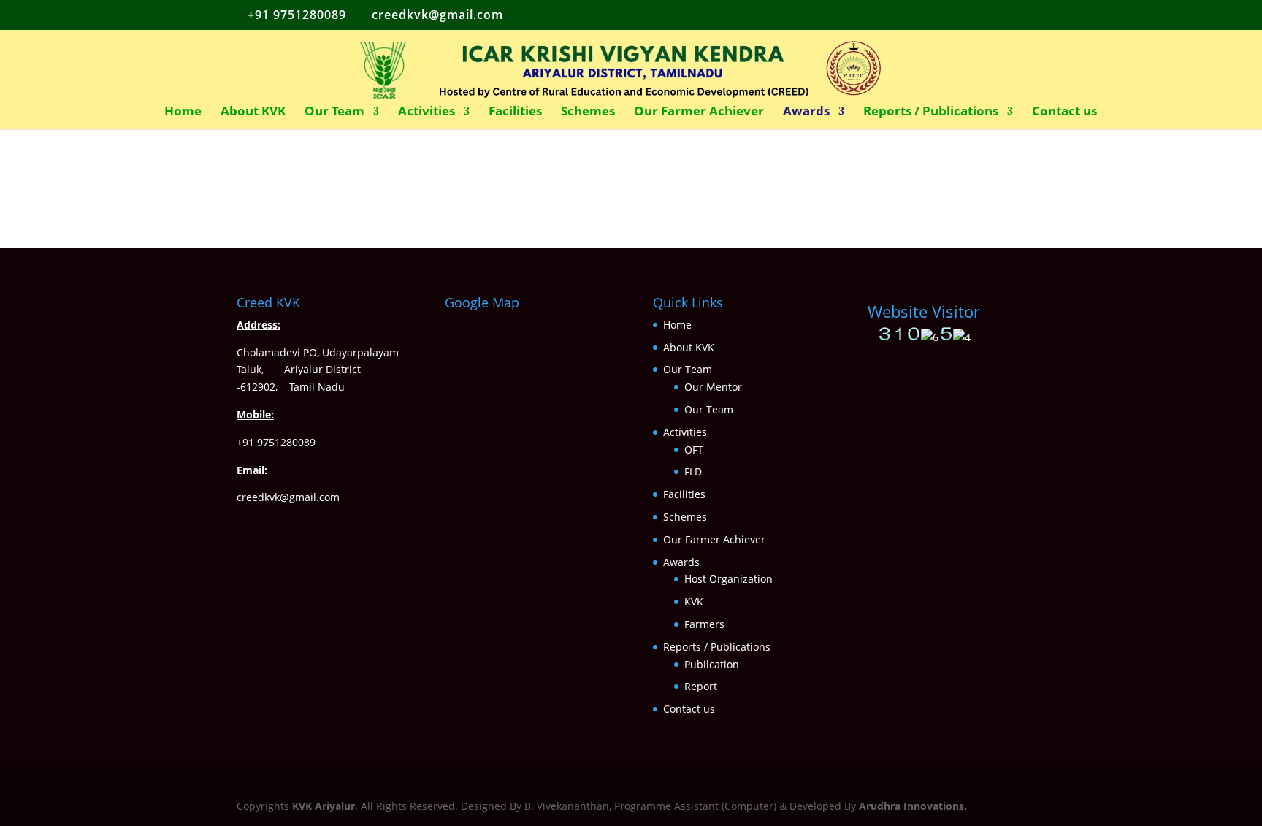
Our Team (334, 112)
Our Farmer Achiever (699, 112)
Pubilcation (711, 664)
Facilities (515, 112)
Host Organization (728, 579)
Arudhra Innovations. (913, 806)
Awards (806, 112)
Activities (426, 112)
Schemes (588, 112)
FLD (693, 471)
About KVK (253, 112)
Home (183, 112)
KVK (693, 601)
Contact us (1064, 112)
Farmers (704, 624)
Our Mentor (713, 387)
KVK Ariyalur (323, 806)
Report (700, 686)
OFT (693, 449)
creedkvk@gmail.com (288, 497)
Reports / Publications (930, 112)
